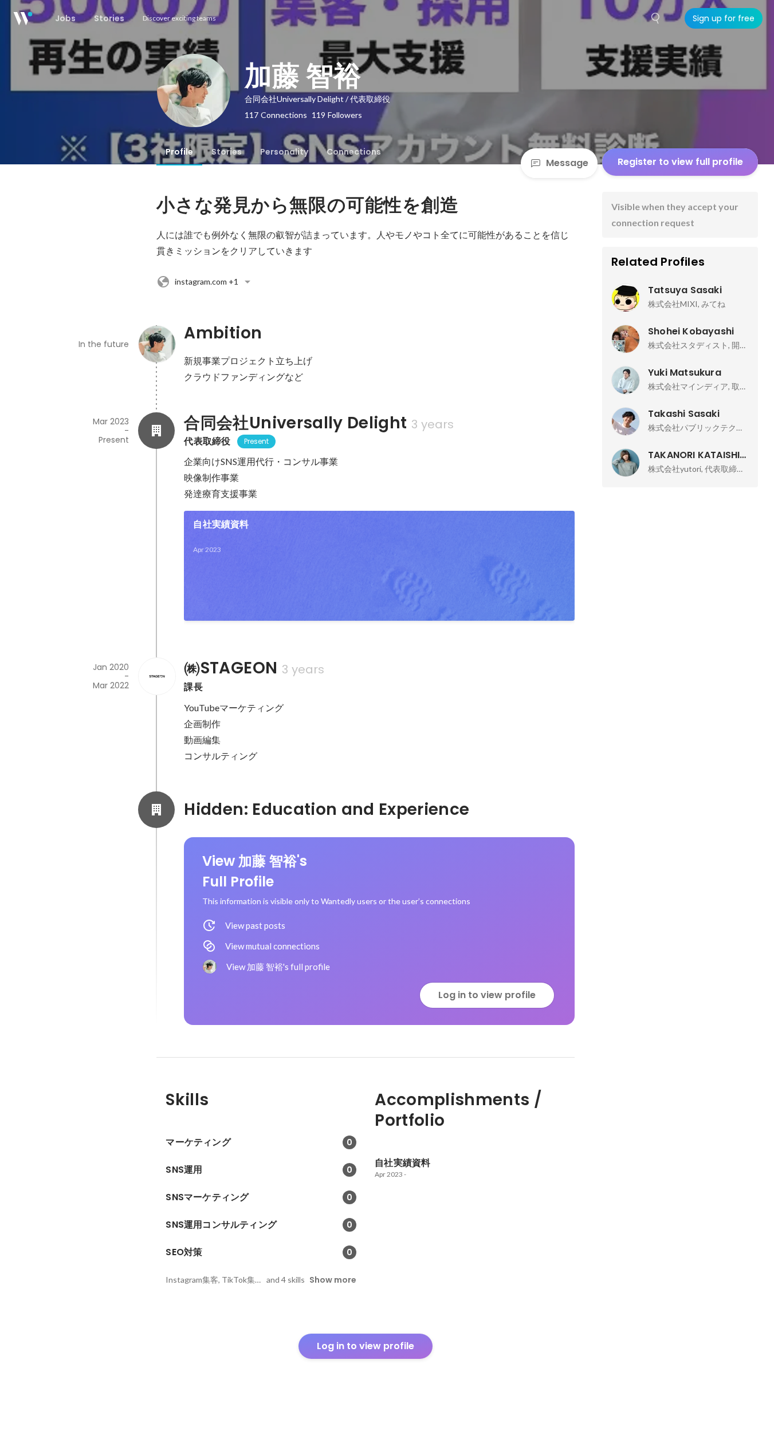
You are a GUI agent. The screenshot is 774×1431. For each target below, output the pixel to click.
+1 (206, 281)
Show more (332, 1280)
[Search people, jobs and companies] (656, 18)
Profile (179, 151)
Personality (284, 151)
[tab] (179, 151)
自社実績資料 (221, 524)
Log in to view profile (487, 995)
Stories (226, 151)
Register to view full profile (680, 161)
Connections (354, 151)
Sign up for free (724, 18)
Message (567, 162)
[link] (379, 566)
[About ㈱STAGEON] (156, 676)
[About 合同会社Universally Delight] (156, 430)
